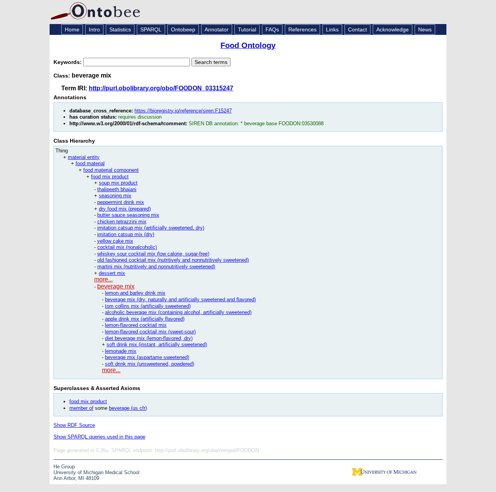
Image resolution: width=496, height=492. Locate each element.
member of (81, 408)
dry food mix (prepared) (125, 209)
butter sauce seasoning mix (128, 215)
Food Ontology (248, 45)
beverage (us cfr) (128, 408)
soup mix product (118, 183)
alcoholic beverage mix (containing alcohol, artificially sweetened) (178, 312)
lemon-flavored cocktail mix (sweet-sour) (150, 332)
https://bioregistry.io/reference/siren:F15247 (183, 111)
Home (72, 29)
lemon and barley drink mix (135, 293)
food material (90, 163)
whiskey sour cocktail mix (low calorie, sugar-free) (153, 254)
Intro (94, 29)
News (425, 29)
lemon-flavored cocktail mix (136, 325)
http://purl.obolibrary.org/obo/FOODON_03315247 (161, 88)
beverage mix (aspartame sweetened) (147, 357)
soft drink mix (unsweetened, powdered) (149, 364)
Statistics (120, 29)
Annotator (217, 29)
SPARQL (151, 29)
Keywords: (68, 62)
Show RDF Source (74, 425)
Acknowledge (392, 29)
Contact (357, 29)
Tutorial (247, 29)
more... (103, 279)
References (302, 29)
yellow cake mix (115, 241)
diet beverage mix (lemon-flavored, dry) (149, 338)
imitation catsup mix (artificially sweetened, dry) (150, 228)
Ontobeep (183, 29)
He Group (64, 467)
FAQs (272, 29)
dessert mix (112, 273)
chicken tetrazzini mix (121, 221)
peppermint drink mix (120, 202)
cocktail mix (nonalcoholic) (127, 247)
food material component (111, 170)
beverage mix (115, 286)
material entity (84, 157)
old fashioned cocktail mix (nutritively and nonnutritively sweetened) (173, 260)
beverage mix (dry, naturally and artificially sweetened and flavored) (180, 299)
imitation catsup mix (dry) (125, 234)
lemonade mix (120, 351)
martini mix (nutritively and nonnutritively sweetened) (156, 266)
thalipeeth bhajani (116, 189)
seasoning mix (115, 196)
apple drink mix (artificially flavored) (144, 319)
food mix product (110, 177)
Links (332, 29)
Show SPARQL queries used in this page (99, 437)
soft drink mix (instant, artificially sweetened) (157, 344)
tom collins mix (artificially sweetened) (148, 306)
